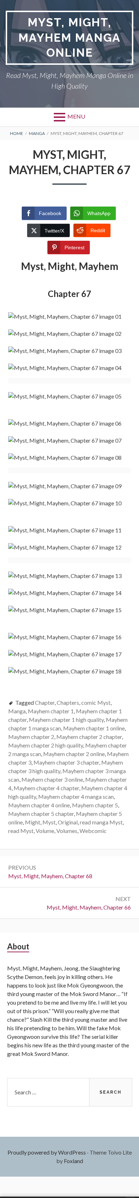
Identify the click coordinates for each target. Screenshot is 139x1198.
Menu (76, 116)
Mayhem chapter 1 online (94, 728)
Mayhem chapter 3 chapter (66, 762)
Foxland (73, 1160)
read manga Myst (101, 822)
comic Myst (95, 702)
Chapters (68, 702)
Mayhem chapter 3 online (52, 779)
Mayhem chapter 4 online (39, 805)
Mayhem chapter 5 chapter (41, 813)
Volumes (66, 830)
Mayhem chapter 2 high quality (45, 745)
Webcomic (93, 830)
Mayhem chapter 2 (31, 736)
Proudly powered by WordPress (46, 1152)
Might (32, 822)
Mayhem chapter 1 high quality (66, 719)
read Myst (21, 830)
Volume (45, 830)
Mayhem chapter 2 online (74, 753)
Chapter (45, 702)
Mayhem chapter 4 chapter (46, 788)
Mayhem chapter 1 (51, 711)
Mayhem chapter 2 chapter (89, 736)
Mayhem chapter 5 (95, 805)
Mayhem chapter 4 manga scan (76, 796)
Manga (17, 711)
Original (68, 822)
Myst (49, 822)
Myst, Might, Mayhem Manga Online (70, 37)
